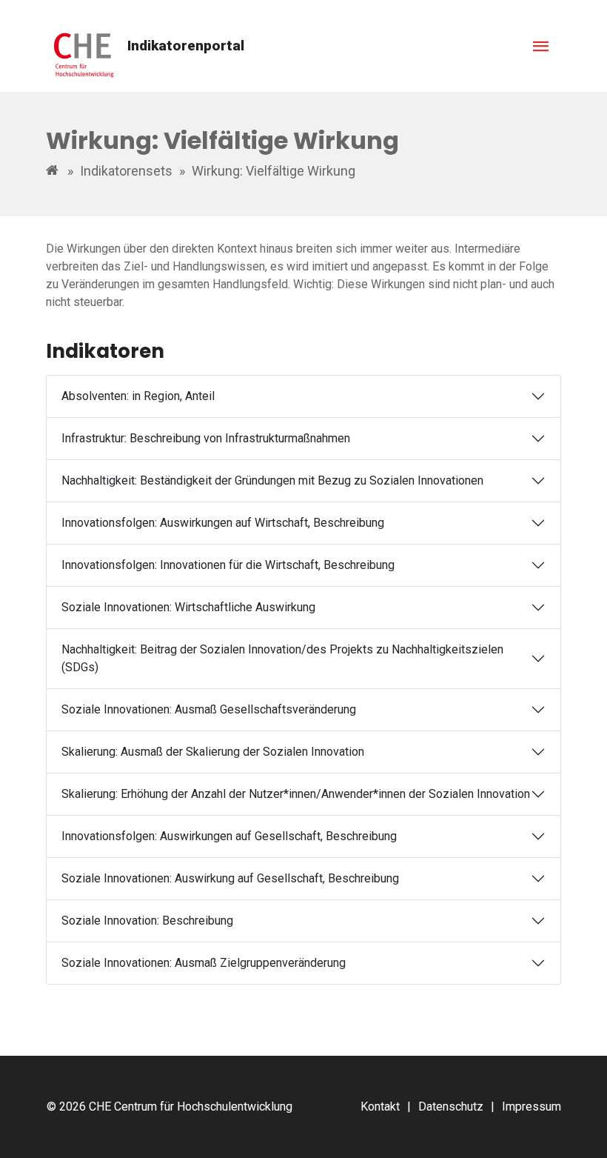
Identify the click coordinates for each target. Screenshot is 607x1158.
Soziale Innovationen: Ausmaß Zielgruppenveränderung (203, 963)
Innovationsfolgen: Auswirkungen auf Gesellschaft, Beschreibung (229, 836)
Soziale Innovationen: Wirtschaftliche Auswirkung (188, 607)
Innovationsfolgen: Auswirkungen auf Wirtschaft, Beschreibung (222, 523)
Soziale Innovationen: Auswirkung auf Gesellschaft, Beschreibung (230, 878)
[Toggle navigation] (541, 46)
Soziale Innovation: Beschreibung (147, 921)
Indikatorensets (126, 171)
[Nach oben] (579, 1130)
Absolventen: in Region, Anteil (138, 396)
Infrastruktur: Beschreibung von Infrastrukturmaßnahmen (205, 438)
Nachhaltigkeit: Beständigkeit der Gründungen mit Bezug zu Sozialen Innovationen (272, 480)
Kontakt (380, 1106)
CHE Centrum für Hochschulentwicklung (190, 1106)
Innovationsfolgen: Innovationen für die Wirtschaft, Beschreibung (228, 565)
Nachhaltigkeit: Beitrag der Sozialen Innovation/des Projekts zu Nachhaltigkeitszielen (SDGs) (282, 658)
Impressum (531, 1106)
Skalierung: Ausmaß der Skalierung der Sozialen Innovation (212, 752)
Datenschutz (450, 1106)
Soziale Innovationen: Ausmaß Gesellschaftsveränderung (208, 709)
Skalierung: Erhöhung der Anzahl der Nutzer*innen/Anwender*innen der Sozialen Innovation (295, 794)
